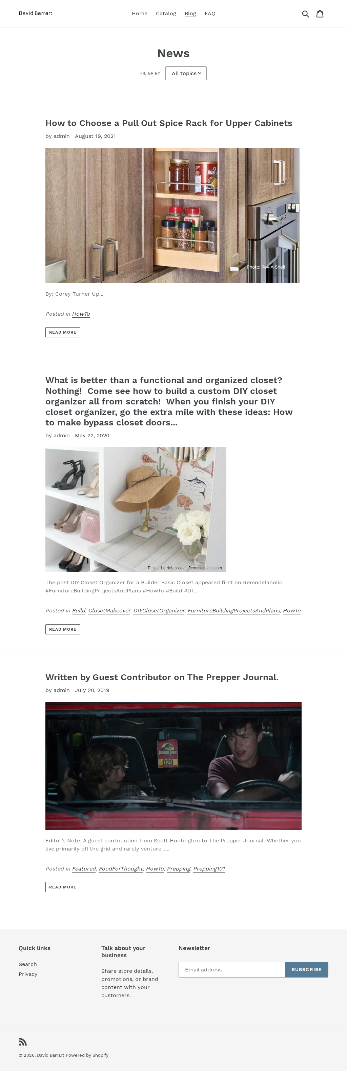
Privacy (28, 974)
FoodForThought (121, 868)
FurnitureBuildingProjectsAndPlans (233, 610)
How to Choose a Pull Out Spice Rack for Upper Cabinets (168, 123)
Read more (63, 332)
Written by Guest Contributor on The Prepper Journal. (162, 677)
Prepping (178, 868)
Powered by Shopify (87, 1055)
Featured (84, 868)
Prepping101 (209, 868)
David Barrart (50, 1055)
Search (28, 964)
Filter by (150, 73)
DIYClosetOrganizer (158, 610)
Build (78, 610)
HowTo (81, 314)
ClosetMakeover (109, 610)
